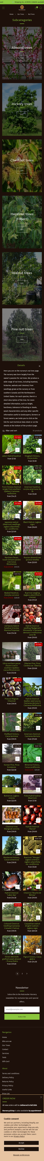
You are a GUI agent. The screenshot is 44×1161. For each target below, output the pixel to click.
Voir (22, 58)
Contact (5, 1049)
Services (5, 1053)
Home (11, 14)
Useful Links (7, 1090)
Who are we (6, 1041)
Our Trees (20, 14)
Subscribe (22, 1017)
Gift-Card (5, 1061)
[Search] (40, 8)
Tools (4, 1057)
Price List (6, 1094)
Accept (21, 1143)
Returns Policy (8, 1082)
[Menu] (3, 8)
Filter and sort (11, 431)
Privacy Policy (19, 1136)
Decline (21, 1149)
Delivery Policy (8, 1078)
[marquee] (22, 2)
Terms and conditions (10, 1074)
